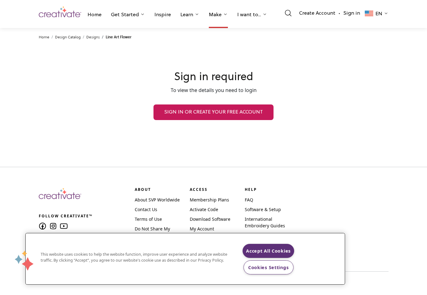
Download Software (210, 219)
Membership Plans (209, 200)
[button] (95, 15)
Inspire (162, 15)
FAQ (249, 200)
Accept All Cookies (268, 251)
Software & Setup (263, 209)
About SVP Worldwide (157, 200)
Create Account (317, 13)
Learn (186, 15)
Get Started (125, 15)
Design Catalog (68, 37)
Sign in (351, 13)
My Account (202, 229)
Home (95, 15)
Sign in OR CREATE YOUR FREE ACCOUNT (213, 112)
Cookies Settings (268, 267)
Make (215, 15)
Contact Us (146, 209)
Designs (93, 37)
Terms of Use (148, 219)
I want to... (249, 15)
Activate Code (204, 209)
